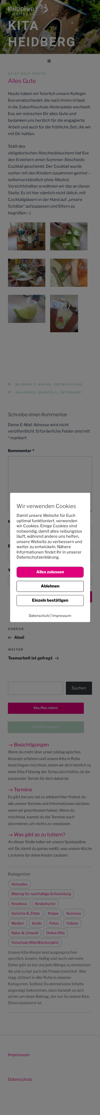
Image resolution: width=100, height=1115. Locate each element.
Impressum (61, 615)
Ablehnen (50, 586)
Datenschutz (39, 615)
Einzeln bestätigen (50, 600)
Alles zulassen (50, 572)
